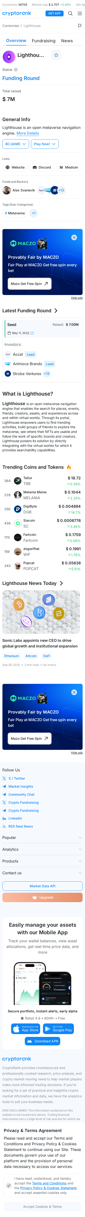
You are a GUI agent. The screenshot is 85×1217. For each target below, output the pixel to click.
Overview (16, 40)
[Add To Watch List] (56, 55)
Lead (30, 354)
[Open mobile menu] (80, 13)
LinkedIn (15, 818)
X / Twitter (16, 778)
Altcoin (31, 656)
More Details (28, 133)
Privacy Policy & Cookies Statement (48, 1188)
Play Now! (42, 144)
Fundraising (43, 40)
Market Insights (20, 786)
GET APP (54, 13)
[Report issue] (80, 26)
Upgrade (46, 897)
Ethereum (11, 656)
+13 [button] (47, 374)
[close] (74, 237)
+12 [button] (61, 190)
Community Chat (21, 794)
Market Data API (42, 886)
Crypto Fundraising (23, 802)
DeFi (46, 656)
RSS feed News (20, 826)
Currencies (10, 26)
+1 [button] (33, 213)
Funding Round (21, 78)
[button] (25, 1028)
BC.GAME (12, 144)
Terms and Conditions (49, 1183)
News (67, 40)
